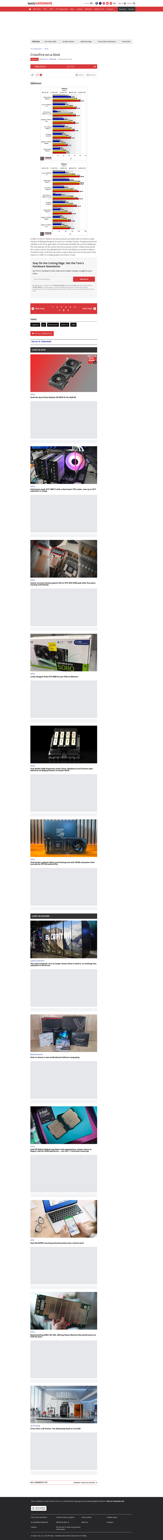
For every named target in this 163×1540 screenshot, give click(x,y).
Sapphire (35, 324)
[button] (131, 3)
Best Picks (37, 9)
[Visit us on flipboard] (111, 3)
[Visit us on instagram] (103, 3)
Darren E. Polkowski (49, 59)
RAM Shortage (86, 41)
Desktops (88, 9)
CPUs (45, 9)
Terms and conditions (39, 1517)
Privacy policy (86, 1517)
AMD (73, 324)
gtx (43, 324)
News (72, 9)
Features (34, 59)
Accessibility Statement (39, 1522)
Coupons (110, 9)
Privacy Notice (37, 287)
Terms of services (59, 285)
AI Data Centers (68, 41)
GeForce (64, 324)
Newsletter (92, 75)
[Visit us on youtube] (107, 3)
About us (85, 1522)
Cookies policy (112, 1517)
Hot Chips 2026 (50, 41)
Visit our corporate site (115, 1501)
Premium (122, 9)
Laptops (80, 9)
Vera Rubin (126, 41)
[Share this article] (32, 75)
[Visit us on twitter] (100, 3)
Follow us (81, 75)
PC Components (62, 9)
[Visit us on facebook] (96, 3)
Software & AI (99, 9)
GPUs (51, 9)
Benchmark (53, 324)
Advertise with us (62, 1522)
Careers (34, 1527)
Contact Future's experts (65, 1517)
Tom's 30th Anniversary (107, 41)
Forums (131, 9)
